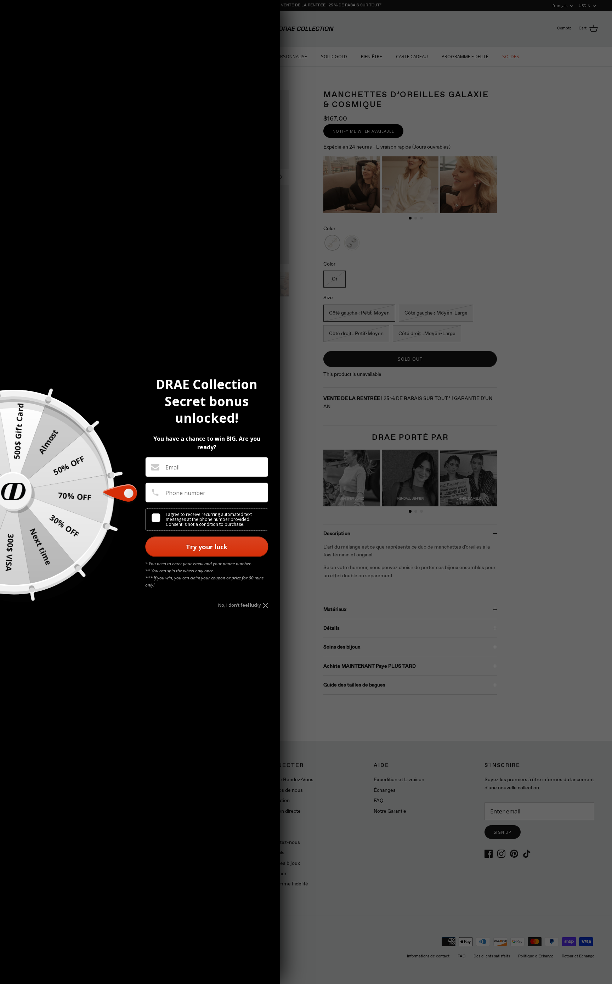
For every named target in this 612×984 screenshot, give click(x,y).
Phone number (185, 493)
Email (172, 467)
